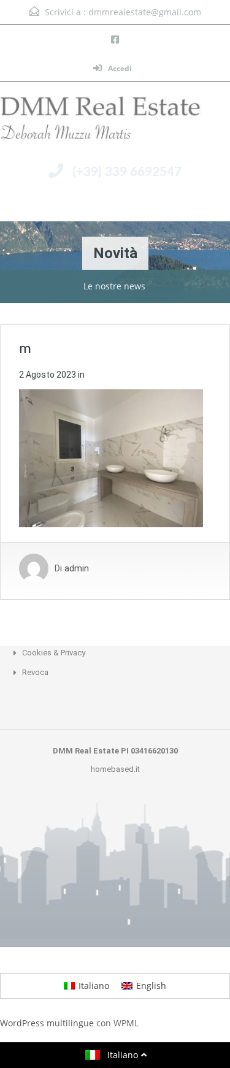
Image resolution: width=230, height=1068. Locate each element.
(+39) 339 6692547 (127, 172)
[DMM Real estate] (115, 121)
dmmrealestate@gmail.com (144, 12)
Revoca (35, 672)
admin (76, 568)
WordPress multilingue (47, 1023)
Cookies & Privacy (53, 652)
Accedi (119, 68)
